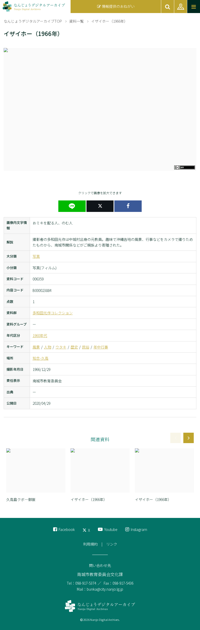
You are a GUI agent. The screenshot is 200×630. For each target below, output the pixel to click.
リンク (111, 544)
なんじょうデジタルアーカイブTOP (33, 21)
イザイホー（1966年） (109, 21)
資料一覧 (76, 21)
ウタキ (60, 347)
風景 (36, 347)
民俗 (85, 347)
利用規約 (90, 544)
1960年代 (40, 335)
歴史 (74, 347)
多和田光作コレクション (53, 312)
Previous (175, 438)
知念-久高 (40, 358)
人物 (47, 347)
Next (188, 438)
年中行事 (100, 347)
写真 (36, 256)
